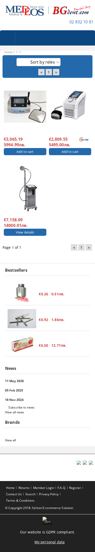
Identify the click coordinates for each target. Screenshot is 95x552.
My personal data (49, 542)
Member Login (43, 488)
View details (25, 232)
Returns (24, 488)
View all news (14, 412)
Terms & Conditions (20, 500)
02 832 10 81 (81, 22)
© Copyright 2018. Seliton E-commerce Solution (39, 508)
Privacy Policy (49, 494)
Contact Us (14, 494)
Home (8, 52)
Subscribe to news (21, 407)
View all (10, 440)
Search (30, 494)
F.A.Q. (62, 488)
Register (75, 488)
